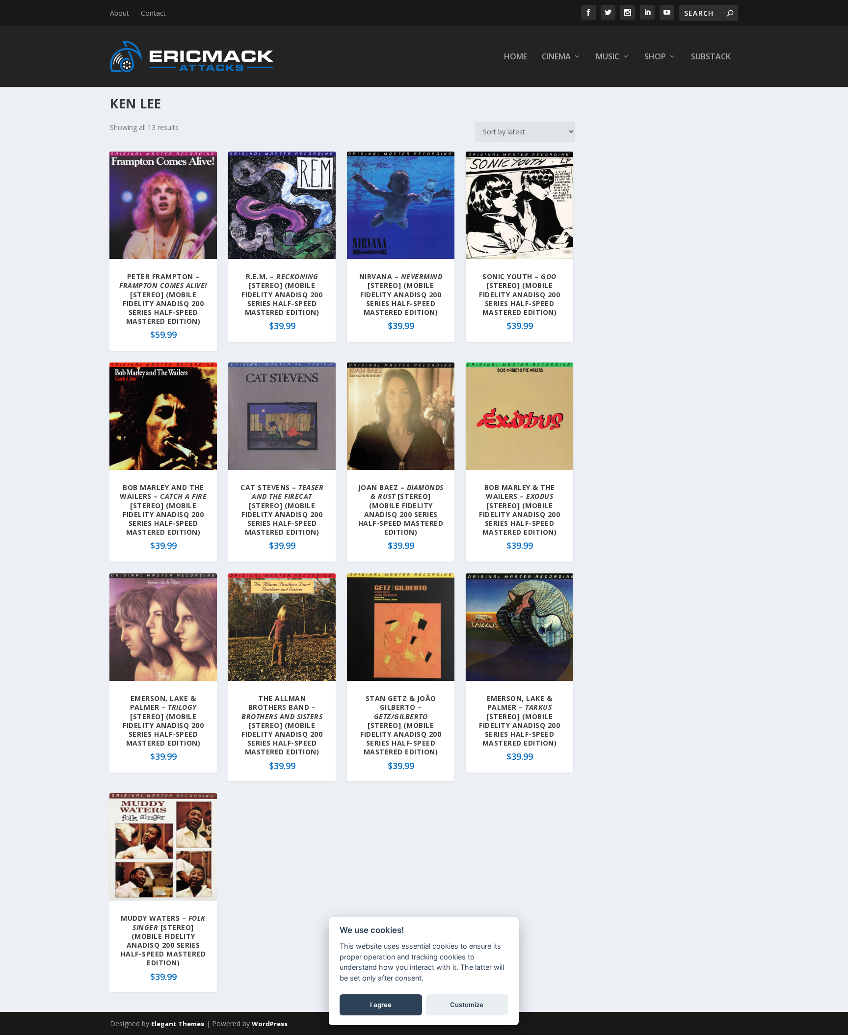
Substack (711, 57)
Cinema (556, 57)
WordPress (270, 1023)
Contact (153, 13)
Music (607, 57)
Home (515, 57)
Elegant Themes (177, 1023)
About (119, 13)
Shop (655, 57)
